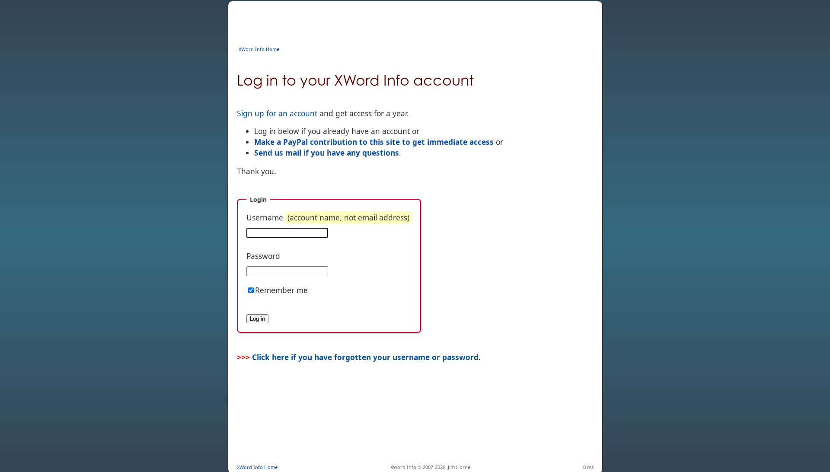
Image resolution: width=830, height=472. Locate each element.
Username (327, 217)
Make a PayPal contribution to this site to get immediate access (374, 142)
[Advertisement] (394, 20)
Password (263, 256)
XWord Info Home (259, 49)
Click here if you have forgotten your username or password (365, 357)
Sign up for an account (277, 113)
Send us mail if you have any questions (326, 152)
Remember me (281, 290)
